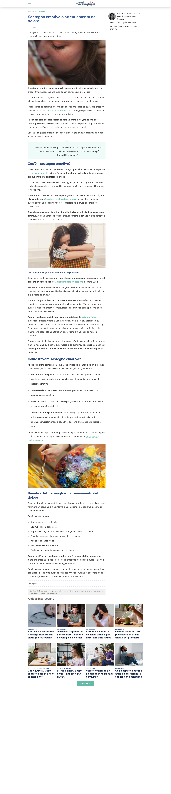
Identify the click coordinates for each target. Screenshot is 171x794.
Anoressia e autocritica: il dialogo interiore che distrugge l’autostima (41, 634)
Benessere (32, 11)
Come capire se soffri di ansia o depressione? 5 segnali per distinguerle (128, 673)
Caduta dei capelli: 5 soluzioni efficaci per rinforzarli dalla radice (98, 634)
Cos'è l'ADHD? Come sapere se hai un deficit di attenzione (41, 673)
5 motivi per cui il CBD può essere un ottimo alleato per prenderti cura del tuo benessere (128, 634)
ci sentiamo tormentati (38, 173)
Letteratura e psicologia (38, 668)
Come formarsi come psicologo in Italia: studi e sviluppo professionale (99, 673)
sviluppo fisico (89, 317)
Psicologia (90, 668)
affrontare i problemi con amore (60, 199)
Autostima (32, 629)
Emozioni (41, 11)
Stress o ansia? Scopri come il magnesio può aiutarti (69, 673)
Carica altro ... (85, 683)
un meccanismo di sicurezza (52, 110)
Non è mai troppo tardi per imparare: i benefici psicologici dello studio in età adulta (70, 634)
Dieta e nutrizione (64, 668)
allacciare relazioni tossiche (70, 282)
